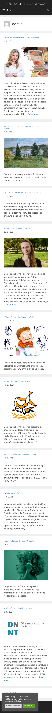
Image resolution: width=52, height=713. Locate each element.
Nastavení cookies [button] (13, 706)
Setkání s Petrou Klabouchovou (17, 228)
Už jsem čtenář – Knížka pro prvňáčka (19, 317)
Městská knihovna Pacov (26, 3)
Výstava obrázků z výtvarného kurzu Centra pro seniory (24, 127)
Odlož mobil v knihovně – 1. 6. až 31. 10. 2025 (22, 193)
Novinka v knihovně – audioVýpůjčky (19, 541)
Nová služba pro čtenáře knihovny (18, 608)
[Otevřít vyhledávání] (48, 10)
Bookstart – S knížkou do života (17, 381)
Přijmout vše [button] (28, 706)
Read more (33, 114)
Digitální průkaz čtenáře (13, 493)
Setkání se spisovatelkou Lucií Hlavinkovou (21, 38)
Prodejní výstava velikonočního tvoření (20, 454)
